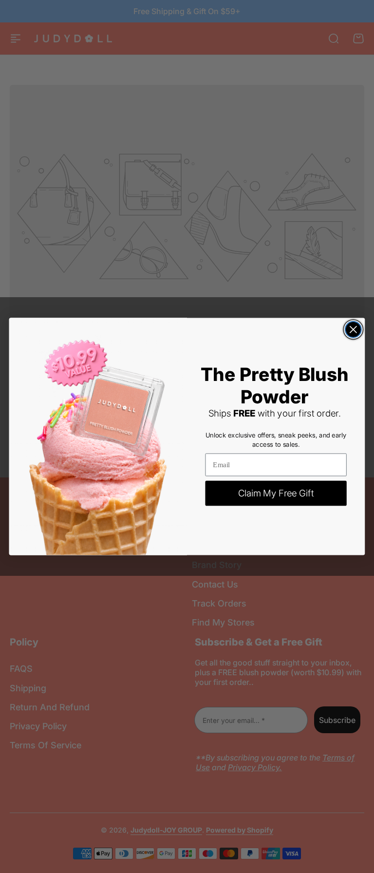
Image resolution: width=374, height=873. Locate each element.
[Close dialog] (353, 330)
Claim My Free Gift (276, 493)
